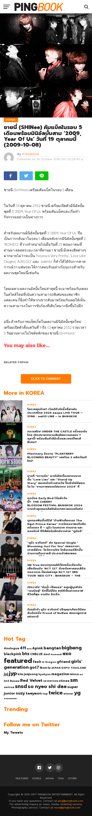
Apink (37, 648)
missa (74, 674)
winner (68, 694)
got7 (34, 667)
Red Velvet (31, 680)
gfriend (63, 661)
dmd (46, 654)
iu (49, 667)
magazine (60, 674)
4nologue (11, 648)
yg (77, 693)
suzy (20, 693)
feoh (37, 661)
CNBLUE (36, 654)
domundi (56, 654)
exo (67, 653)
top (45, 694)
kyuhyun (44, 674)
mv (81, 674)
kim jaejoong (28, 674)
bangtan (52, 648)
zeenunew (10, 698)
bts (25, 653)
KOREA (36, 778)
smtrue (9, 687)
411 (23, 648)
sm (74, 680)
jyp (13, 673)
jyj (6, 674)
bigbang (72, 647)
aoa (29, 648)
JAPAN (49, 778)
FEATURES (22, 778)
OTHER (72, 778)
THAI (61, 778)
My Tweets (13, 732)
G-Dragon (49, 662)
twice (55, 693)
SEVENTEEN (50, 681)
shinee (64, 681)
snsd (21, 686)
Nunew (14, 681)
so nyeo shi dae (47, 686)
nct (6, 680)
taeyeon (34, 693)
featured (18, 661)
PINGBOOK (30, 154)
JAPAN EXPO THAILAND (68, 668)
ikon (43, 667)
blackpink (12, 654)
